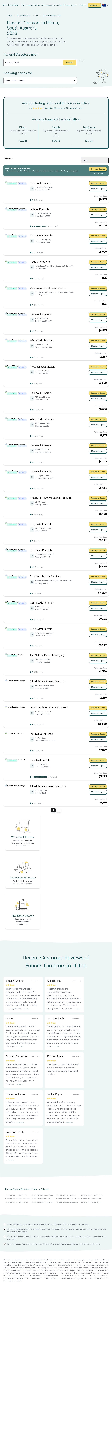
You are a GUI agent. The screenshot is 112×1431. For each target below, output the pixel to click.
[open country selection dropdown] (105, 5)
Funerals (29, 5)
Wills (23, 5)
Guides (59, 5)
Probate (37, 5)
